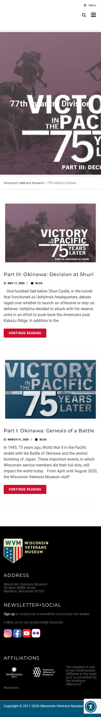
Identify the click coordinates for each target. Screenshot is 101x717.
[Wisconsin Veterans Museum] (24, 15)
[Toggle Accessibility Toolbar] (90, 706)
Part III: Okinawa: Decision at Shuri (49, 274)
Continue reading (25, 333)
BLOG (38, 283)
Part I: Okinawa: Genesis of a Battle (49, 431)
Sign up (9, 614)
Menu (92, 5)
